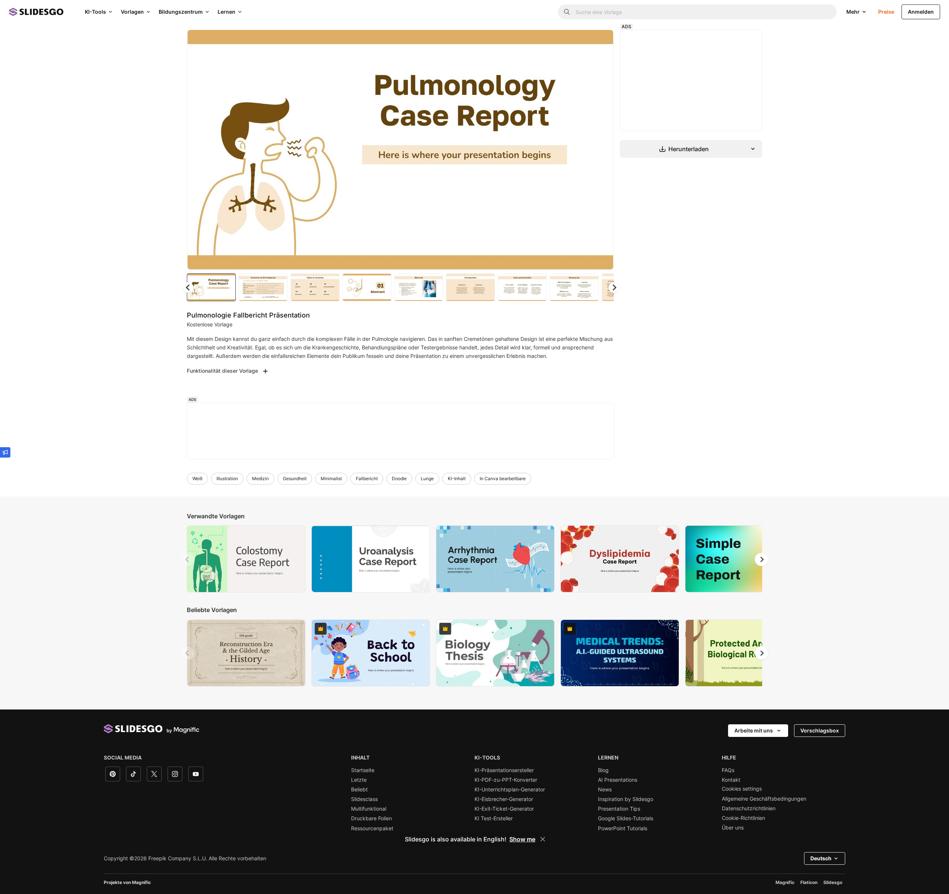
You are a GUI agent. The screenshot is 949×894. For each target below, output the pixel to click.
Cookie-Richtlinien (743, 818)
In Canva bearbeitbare (503, 478)
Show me (522, 839)
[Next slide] (602, 149)
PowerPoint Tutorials (622, 828)
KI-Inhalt (457, 478)
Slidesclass (364, 799)
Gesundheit (295, 478)
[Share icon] (600, 41)
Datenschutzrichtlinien (749, 808)
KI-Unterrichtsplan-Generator (509, 789)
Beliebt (359, 789)
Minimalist (331, 478)
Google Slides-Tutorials (625, 818)
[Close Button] (542, 839)
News (605, 789)
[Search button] (567, 11)
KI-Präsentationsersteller (504, 770)
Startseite (362, 770)
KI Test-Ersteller (493, 818)
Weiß (197, 478)
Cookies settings (742, 789)
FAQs (728, 770)
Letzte (359, 780)
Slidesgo (832, 882)
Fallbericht (367, 478)
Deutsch (820, 858)
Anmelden (921, 12)
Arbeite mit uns (753, 730)
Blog (603, 770)
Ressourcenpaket (372, 828)
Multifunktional (368, 809)
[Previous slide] (187, 559)
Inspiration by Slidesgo (625, 799)
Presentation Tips (619, 809)
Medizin (260, 478)
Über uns (733, 828)
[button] (613, 287)
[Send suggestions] (5, 452)
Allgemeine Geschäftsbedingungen (764, 799)
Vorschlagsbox (819, 730)
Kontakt (731, 780)
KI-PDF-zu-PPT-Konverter (505, 780)
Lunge (427, 478)
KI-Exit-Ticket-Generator (504, 809)
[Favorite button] (581, 41)
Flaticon (808, 882)
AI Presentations (617, 780)
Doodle (399, 478)
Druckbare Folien (371, 818)
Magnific (785, 882)
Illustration (227, 478)
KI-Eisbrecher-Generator (503, 799)
